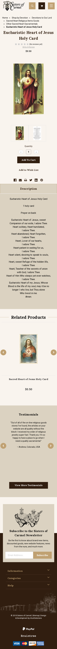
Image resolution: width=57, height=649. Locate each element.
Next (53, 352)
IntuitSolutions (36, 618)
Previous (3, 352)
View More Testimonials (29, 485)
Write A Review (29, 47)
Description (28, 188)
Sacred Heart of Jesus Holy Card (28, 379)
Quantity (28, 146)
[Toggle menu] (51, 5)
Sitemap (36, 616)
